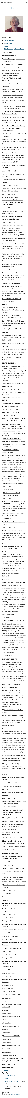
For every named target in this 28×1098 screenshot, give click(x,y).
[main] (14, 8)
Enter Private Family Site (13, 1081)
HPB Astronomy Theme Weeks (14, 49)
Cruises (6, 46)
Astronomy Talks (9, 40)
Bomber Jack (8, 43)
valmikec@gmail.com (15, 1094)
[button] (2, 2)
